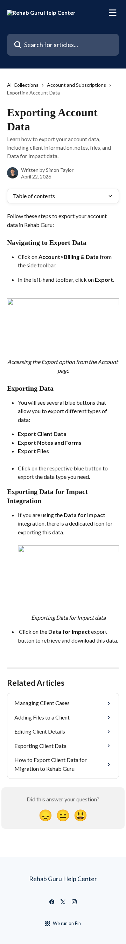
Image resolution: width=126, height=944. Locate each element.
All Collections (22, 85)
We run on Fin (67, 923)
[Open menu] (112, 12)
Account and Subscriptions (76, 85)
